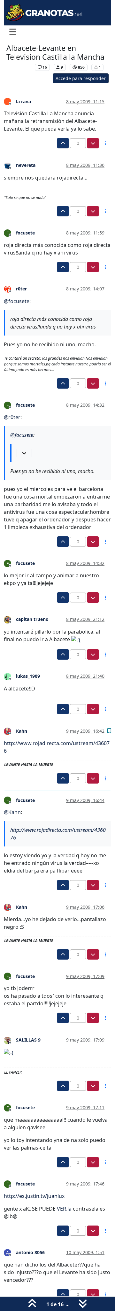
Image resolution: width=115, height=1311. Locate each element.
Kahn (21, 731)
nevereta (25, 165)
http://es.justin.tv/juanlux (34, 1195)
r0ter (21, 289)
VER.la (64, 1208)
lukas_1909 (28, 676)
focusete (25, 233)
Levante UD (19, 67)
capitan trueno (32, 619)
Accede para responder (81, 78)
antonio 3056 (30, 1252)
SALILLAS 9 (28, 1040)
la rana (23, 101)
